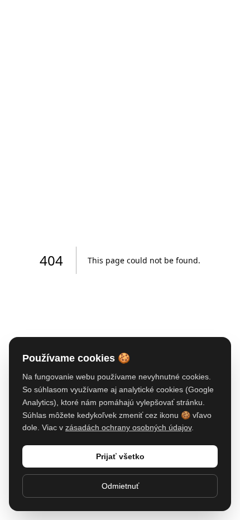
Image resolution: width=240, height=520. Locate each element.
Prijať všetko (120, 456)
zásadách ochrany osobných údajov (128, 427)
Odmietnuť (120, 486)
